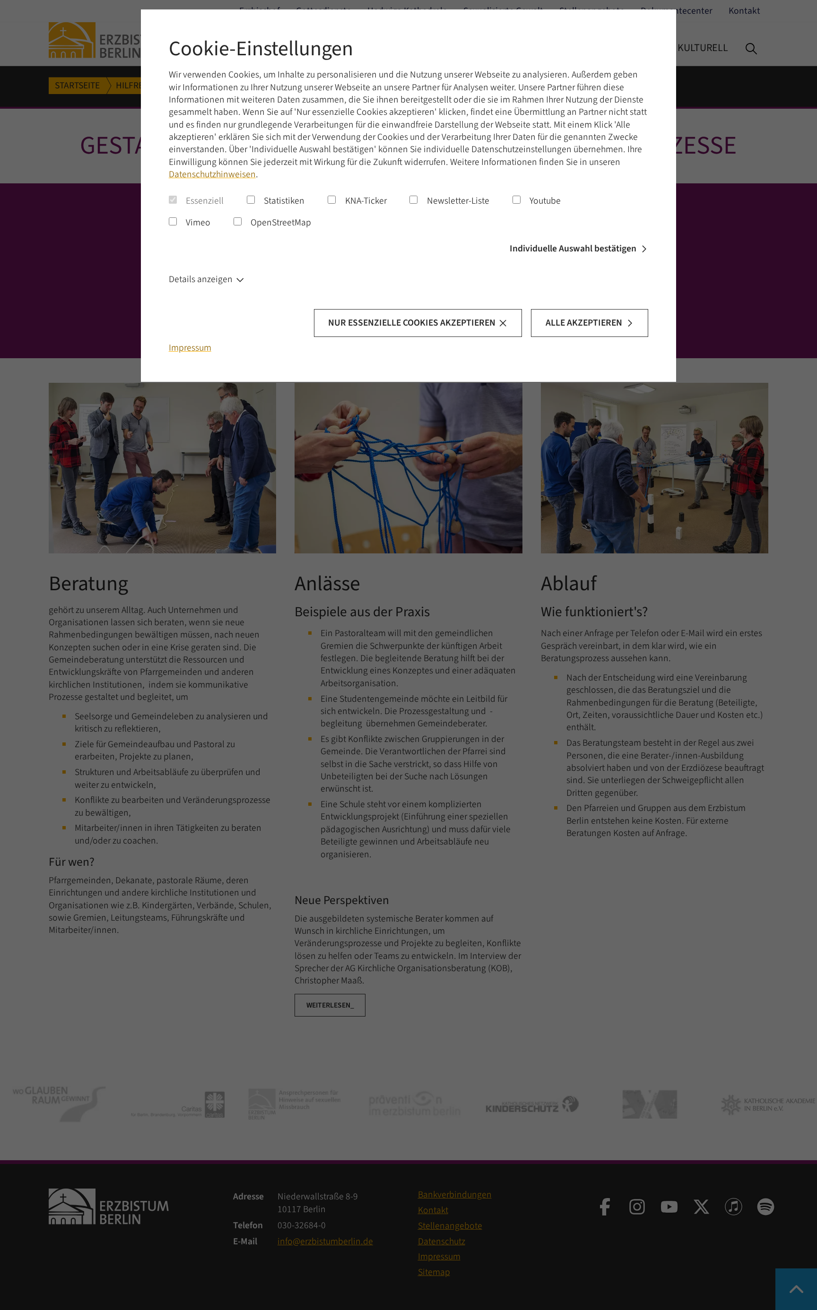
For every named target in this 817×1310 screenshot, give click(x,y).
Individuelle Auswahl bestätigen (573, 248)
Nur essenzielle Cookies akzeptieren (411, 322)
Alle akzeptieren (584, 322)
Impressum (190, 347)
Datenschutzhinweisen (212, 174)
